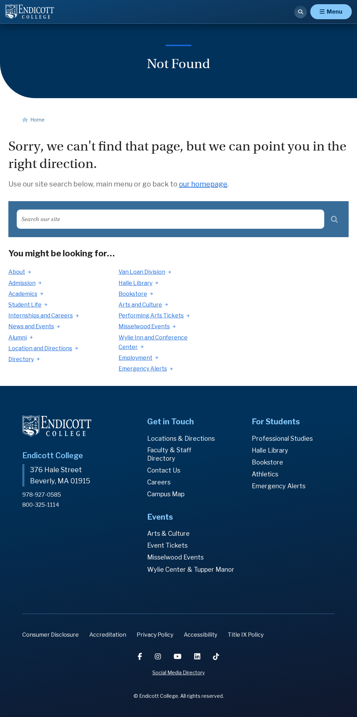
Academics (22, 294)
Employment (135, 357)
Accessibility (200, 634)
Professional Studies (282, 438)
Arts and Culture (140, 304)
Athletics (265, 474)
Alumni (17, 337)
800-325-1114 (40, 505)
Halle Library (135, 283)
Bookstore (133, 294)
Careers (158, 482)
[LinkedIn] (198, 656)
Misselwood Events (144, 326)
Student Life (24, 304)
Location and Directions (40, 348)
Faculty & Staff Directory (169, 454)
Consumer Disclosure (50, 634)
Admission (22, 283)
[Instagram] (158, 656)
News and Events (31, 326)
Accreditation (107, 634)
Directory (21, 359)
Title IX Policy (246, 634)
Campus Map (165, 494)
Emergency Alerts (143, 368)
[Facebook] (141, 656)
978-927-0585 (41, 494)
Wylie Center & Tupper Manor (190, 569)
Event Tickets (167, 545)
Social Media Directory (178, 672)
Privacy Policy (155, 634)
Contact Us (163, 470)
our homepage (203, 184)
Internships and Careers (40, 315)
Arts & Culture (168, 533)
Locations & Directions (181, 438)
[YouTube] (178, 656)
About (16, 272)
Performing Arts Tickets (151, 315)
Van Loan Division (142, 272)
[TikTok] (216, 656)
